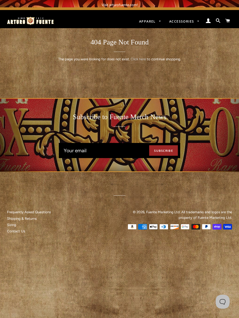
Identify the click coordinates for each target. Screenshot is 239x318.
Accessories (182, 21)
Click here (138, 59)
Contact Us (16, 231)
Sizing (11, 225)
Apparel (148, 21)
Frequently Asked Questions (29, 212)
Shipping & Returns (22, 219)
